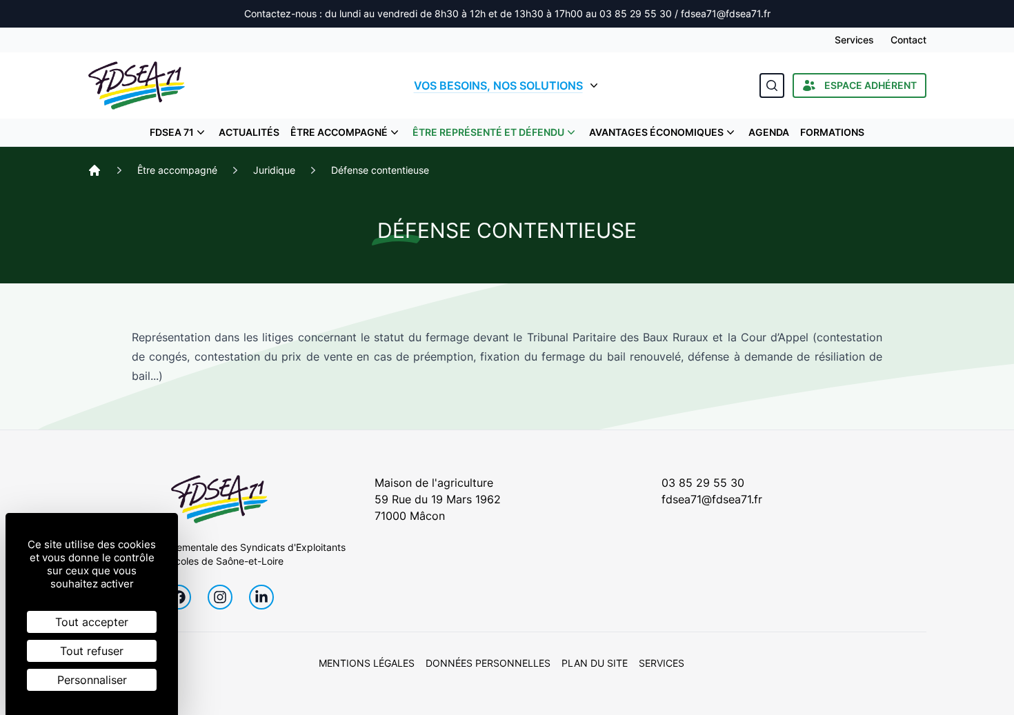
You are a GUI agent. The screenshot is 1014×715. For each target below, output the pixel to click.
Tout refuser (91, 651)
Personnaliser (92, 680)
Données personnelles (488, 663)
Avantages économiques (656, 132)
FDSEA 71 (172, 132)
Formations (832, 132)
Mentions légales (367, 663)
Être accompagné (339, 132)
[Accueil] (94, 170)
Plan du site (594, 663)
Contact (908, 40)
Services (854, 40)
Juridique (274, 170)
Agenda (768, 132)
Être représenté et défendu (488, 132)
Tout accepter (91, 622)
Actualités (249, 132)
